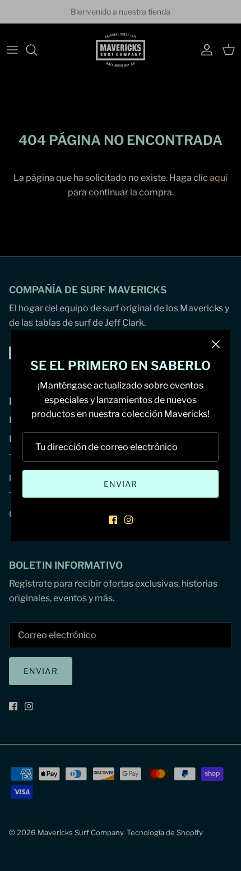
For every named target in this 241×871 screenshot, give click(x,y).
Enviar (121, 484)
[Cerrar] (215, 344)
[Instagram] (128, 520)
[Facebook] (113, 520)
